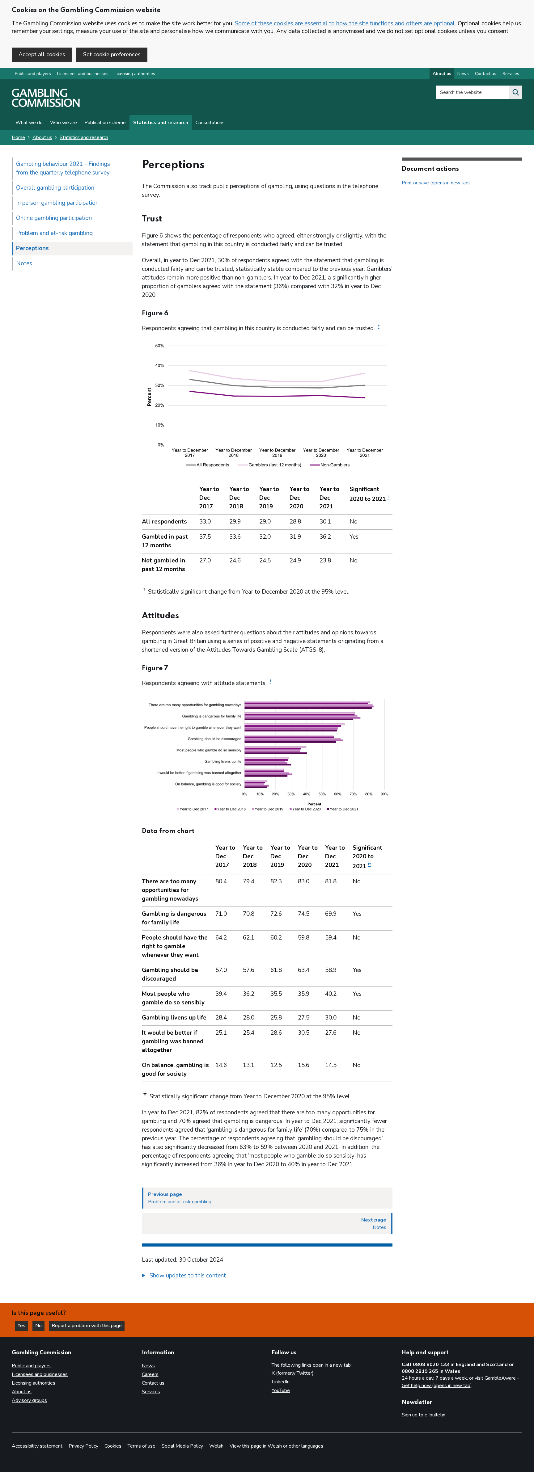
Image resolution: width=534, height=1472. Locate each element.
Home (18, 137)
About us (442, 74)
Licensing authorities (135, 74)
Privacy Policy (83, 1446)
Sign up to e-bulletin (423, 1414)
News (463, 74)
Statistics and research (160, 122)
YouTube (281, 1390)
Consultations (210, 122)
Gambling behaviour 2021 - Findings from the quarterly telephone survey (63, 168)
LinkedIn (281, 1381)
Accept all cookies (42, 54)
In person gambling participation (57, 203)
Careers (150, 1374)
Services (510, 74)
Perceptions (32, 248)
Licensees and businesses (82, 74)
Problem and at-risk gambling (54, 233)
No (39, 1325)
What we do (29, 122)
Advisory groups (29, 1400)
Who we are (63, 122)
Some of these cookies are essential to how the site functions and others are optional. (345, 23)
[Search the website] (515, 92)
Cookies (112, 1446)
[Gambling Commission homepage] (46, 105)
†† (369, 864)
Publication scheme (105, 122)
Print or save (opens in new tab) (436, 182)
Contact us (485, 74)
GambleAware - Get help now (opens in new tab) (460, 1382)
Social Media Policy (182, 1446)
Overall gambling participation (55, 188)
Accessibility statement (37, 1446)
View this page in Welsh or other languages (276, 1446)
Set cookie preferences (112, 54)
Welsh (216, 1446)
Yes (23, 1325)
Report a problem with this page (87, 1325)
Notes (24, 263)
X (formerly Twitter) (293, 1373)
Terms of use (141, 1446)
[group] (267, 1276)
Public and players (33, 74)
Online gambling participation (54, 218)
